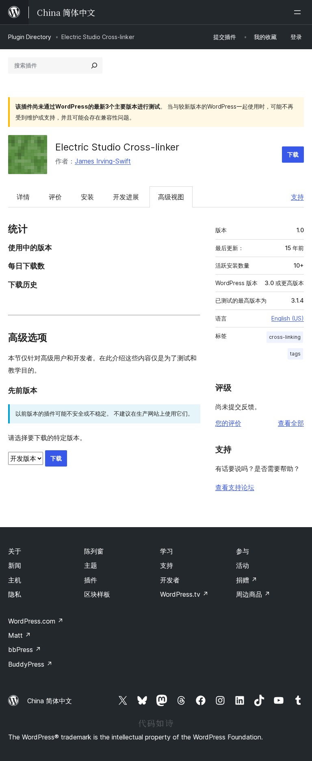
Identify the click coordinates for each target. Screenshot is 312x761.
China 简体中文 (49, 701)
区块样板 (97, 594)
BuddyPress (30, 664)
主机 (14, 580)
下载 (293, 154)
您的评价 (228, 423)
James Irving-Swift (103, 161)
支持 (297, 197)
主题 (90, 565)
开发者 (170, 580)
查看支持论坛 (234, 487)
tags (295, 354)
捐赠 (246, 580)
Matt (19, 635)
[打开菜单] (299, 12)
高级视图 (171, 197)
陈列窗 (94, 551)
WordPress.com (35, 621)
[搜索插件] (94, 65)
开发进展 (126, 197)
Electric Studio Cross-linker (117, 147)
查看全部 (291, 423)
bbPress (24, 649)
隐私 (14, 594)
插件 (90, 580)
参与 (242, 551)
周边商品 (253, 594)
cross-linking (285, 337)
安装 (87, 197)
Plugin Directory (29, 36)
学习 (166, 551)
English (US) (287, 318)
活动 (242, 565)
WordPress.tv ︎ (184, 594)
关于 (14, 551)
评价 (55, 197)
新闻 (14, 565)
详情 (23, 197)
